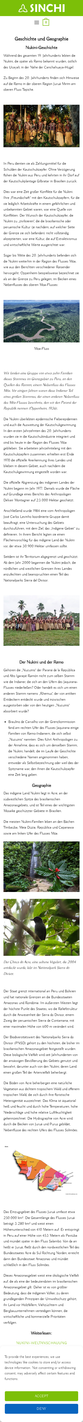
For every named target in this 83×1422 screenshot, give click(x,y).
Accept (41, 1396)
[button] (36, 22)
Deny (41, 1409)
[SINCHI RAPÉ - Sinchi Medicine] (41, 8)
